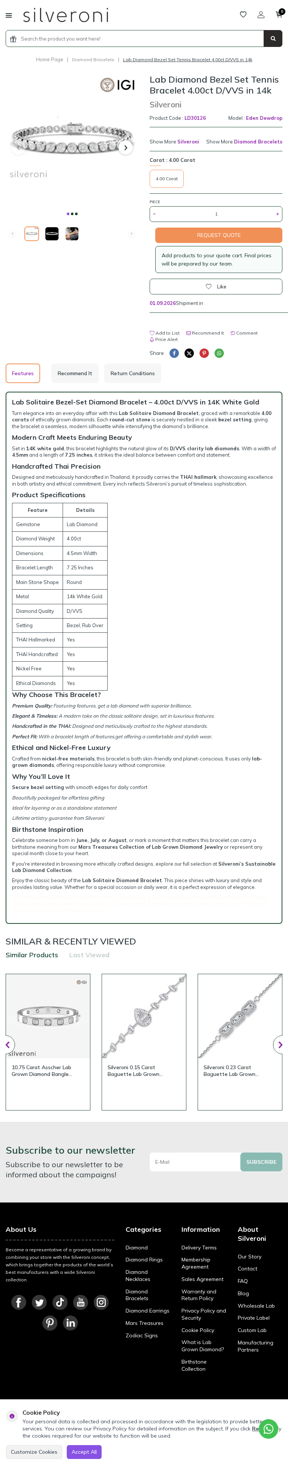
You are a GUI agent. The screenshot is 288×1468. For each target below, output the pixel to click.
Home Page (49, 59)
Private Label (254, 1317)
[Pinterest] (49, 1323)
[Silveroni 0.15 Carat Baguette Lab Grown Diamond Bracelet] (144, 1016)
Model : (255, 118)
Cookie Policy (198, 1330)
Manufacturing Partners (255, 1346)
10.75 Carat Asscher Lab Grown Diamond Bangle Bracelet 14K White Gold (42, 1071)
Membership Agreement (196, 1263)
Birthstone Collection (194, 1365)
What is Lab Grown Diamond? (203, 1346)
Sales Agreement (203, 1279)
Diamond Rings (144, 1259)
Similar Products (32, 955)
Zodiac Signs (142, 1335)
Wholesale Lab (256, 1305)
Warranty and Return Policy (199, 1295)
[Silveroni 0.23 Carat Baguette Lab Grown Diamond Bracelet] (240, 1016)
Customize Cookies (34, 1451)
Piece (155, 201)
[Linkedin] (70, 1323)
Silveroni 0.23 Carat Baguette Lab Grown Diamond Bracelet (229, 1071)
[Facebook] (18, 1302)
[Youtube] (80, 1302)
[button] (68, 214)
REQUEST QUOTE (219, 235)
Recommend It (207, 333)
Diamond (137, 1247)
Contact (247, 1268)
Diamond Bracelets (93, 59)
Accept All (84, 1451)
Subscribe (261, 1162)
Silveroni (166, 104)
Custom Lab (252, 1330)
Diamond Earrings (148, 1310)
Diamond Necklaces (138, 1275)
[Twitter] (39, 1302)
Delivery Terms (199, 1247)
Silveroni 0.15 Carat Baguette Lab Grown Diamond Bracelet (133, 1071)
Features (23, 373)
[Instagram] (101, 1302)
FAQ (243, 1281)
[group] (72, 140)
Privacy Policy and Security (204, 1314)
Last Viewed (89, 955)
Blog (243, 1293)
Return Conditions (133, 373)
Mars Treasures (145, 1323)
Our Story (249, 1256)
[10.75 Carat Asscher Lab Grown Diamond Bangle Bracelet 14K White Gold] (48, 1016)
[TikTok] (60, 1302)
